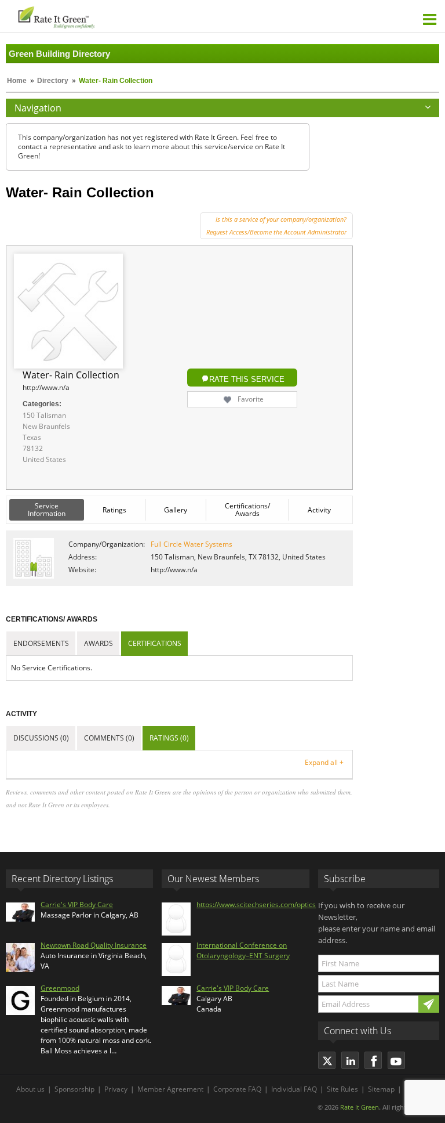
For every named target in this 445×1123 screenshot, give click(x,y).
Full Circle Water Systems (191, 544)
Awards (98, 643)
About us (30, 1089)
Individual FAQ (294, 1089)
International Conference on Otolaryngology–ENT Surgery (243, 950)
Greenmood (60, 988)
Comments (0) (109, 738)
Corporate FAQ (237, 1089)
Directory (52, 81)
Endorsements (41, 643)
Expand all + (324, 762)
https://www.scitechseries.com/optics (256, 904)
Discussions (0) (41, 738)
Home (17, 81)
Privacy (115, 1089)
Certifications (154, 643)
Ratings (114, 510)
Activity (319, 510)
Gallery (175, 510)
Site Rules (342, 1089)
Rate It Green (359, 1107)
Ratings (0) (169, 738)
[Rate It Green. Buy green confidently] (115, 16)
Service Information (46, 509)
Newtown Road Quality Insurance (94, 945)
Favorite (251, 399)
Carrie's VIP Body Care (77, 904)
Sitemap (381, 1089)
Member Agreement (170, 1089)
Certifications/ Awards (247, 509)
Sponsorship (74, 1089)
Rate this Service (246, 379)
